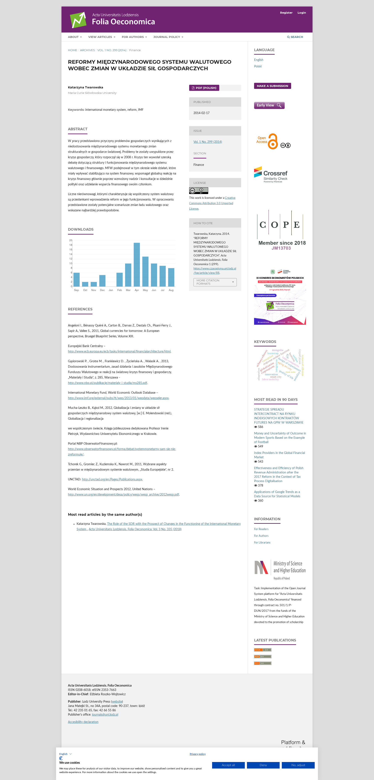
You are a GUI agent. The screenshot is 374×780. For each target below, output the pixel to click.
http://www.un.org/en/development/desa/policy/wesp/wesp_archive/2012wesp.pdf (123, 494)
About (73, 37)
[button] (65, 754)
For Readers (261, 529)
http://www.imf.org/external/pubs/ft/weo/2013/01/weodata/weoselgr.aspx (118, 398)
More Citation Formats (208, 282)
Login (302, 12)
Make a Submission (272, 86)
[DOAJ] (267, 148)
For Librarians (262, 542)
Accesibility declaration (83, 722)
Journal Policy (167, 37)
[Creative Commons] (285, 148)
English (258, 60)
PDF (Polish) (205, 88)
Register (286, 12)
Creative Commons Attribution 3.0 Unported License (212, 203)
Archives (87, 50)
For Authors (133, 37)
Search (296, 37)
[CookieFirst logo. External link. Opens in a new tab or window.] (61, 758)
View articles (100, 37)
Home (72, 50)
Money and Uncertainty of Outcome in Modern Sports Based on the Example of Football (280, 438)
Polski (258, 66)
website (117, 701)
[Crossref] (270, 183)
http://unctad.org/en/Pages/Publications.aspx (112, 479)
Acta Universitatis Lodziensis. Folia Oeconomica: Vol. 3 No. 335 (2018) (135, 529)
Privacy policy (198, 754)
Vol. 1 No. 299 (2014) (111, 50)
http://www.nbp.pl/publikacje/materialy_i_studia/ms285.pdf (107, 383)
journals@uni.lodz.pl (105, 714)
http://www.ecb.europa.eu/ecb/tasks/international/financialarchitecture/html (119, 351)
